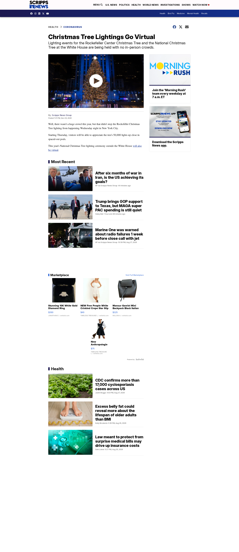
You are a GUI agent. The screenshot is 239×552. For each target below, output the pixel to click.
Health (136, 4)
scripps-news (40, 13)
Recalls (204, 13)
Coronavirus (72, 27)
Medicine (181, 13)
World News (151, 4)
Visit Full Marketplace (135, 275)
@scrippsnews (48, 13)
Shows (186, 4)
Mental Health (193, 13)
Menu (96, 5)
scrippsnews (32, 13)
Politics (124, 4)
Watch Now (200, 4)
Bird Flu (171, 13)
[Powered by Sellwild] (140, 359)
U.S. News (111, 4)
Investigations (170, 4)
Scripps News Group (62, 115)
